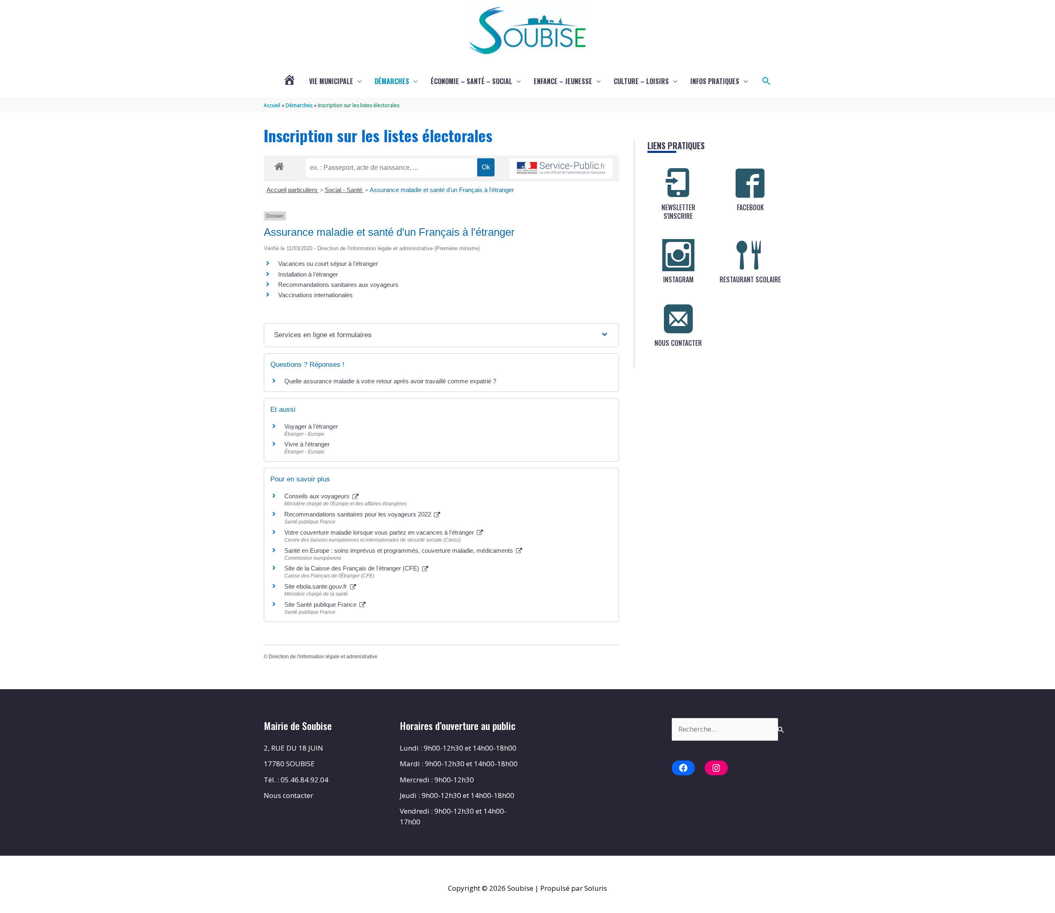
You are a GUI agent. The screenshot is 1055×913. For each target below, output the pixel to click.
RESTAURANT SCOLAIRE (750, 279)
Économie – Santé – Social (471, 81)
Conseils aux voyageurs (317, 496)
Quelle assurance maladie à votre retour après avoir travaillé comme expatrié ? (390, 381)
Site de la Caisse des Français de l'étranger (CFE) (352, 568)
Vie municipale (331, 81)
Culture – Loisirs (641, 81)
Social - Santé (344, 189)
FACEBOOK (750, 207)
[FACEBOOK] (750, 183)
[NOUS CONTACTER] (678, 319)
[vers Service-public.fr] (561, 168)
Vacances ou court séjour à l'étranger (328, 263)
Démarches (392, 81)
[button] (766, 81)
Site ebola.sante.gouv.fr (316, 586)
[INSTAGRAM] (678, 255)
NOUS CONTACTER (678, 343)
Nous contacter (288, 795)
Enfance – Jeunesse (563, 81)
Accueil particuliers (293, 189)
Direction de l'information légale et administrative (323, 657)
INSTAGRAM (678, 279)
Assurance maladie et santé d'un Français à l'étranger (442, 189)
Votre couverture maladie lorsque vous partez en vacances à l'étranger (380, 532)
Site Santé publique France (321, 604)
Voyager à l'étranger (311, 426)
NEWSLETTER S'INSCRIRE (678, 211)
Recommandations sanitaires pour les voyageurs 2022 (358, 514)
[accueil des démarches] (279, 164)
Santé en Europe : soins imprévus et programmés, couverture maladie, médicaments (399, 550)
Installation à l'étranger (308, 274)
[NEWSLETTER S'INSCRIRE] (678, 183)
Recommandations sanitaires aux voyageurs (338, 284)
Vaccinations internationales (315, 294)
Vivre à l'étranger (307, 444)
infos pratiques (714, 81)
